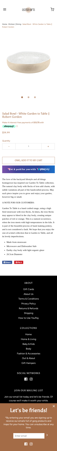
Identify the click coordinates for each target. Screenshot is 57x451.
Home (4, 24)
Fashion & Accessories (28, 353)
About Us (28, 294)
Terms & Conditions (28, 298)
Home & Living (28, 339)
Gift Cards (28, 289)
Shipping (28, 313)
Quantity (6, 140)
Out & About (28, 358)
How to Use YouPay (28, 318)
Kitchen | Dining (14, 24)
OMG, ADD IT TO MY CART (28, 160)
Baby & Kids (29, 344)
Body (28, 348)
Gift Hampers (28, 363)
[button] (28, 65)
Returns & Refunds (28, 308)
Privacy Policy (28, 303)
